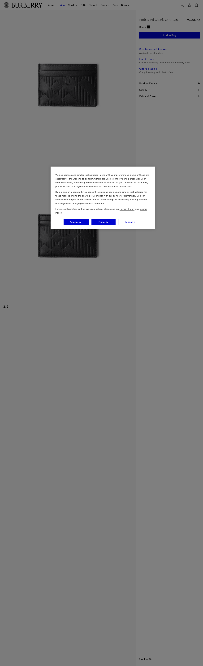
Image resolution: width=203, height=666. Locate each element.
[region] (103, 198)
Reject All (103, 222)
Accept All (76, 222)
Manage (130, 222)
